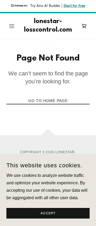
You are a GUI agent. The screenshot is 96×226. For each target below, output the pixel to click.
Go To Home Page (48, 101)
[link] (48, 26)
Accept (48, 213)
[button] (12, 26)
